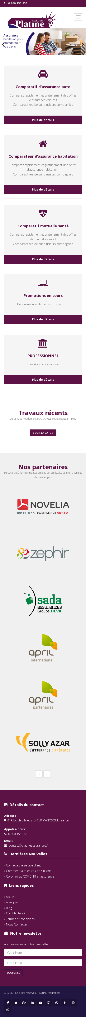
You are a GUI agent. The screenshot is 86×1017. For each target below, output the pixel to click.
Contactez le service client (23, 865)
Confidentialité (15, 913)
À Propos (12, 902)
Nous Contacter (16, 924)
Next (83, 44)
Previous (3, 44)
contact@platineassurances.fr (29, 845)
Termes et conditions (20, 919)
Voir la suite (43, 432)
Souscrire (13, 972)
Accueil (10, 897)
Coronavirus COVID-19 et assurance (30, 876)
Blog (9, 908)
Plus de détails (43, 120)
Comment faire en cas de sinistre (28, 871)
